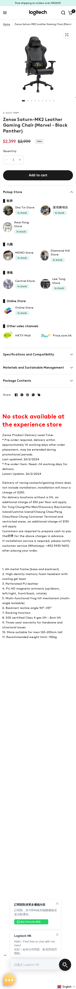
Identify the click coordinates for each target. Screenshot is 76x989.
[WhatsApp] (33, 394)
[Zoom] (67, 35)
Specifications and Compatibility (28, 354)
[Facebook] (16, 394)
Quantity (9, 151)
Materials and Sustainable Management (33, 367)
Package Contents (17, 381)
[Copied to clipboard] (38, 394)
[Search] (63, 12)
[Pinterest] (27, 394)
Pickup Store (12, 192)
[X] (21, 394)
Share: (7, 394)
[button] (66, 987)
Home (6, 24)
